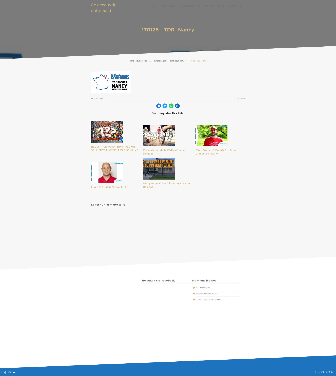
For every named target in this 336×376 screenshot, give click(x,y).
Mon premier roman (214, 6)
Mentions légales (203, 288)
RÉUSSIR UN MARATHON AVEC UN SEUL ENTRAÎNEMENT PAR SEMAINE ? (114, 150)
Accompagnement (169, 6)
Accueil (153, 6)
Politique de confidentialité (207, 294)
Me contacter (234, 6)
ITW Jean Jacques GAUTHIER (110, 187)
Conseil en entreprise (191, 6)
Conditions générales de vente (208, 299)
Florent (242, 99)
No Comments (99, 99)
